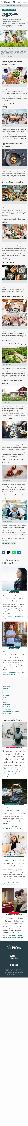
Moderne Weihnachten (17, 937)
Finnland (10, 617)
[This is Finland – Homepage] (5, 2)
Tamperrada (6, 695)
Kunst (20, 883)
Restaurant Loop (7, 709)
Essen (23, 672)
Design (9, 935)
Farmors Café (6, 707)
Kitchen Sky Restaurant (9, 693)
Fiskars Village (6, 704)
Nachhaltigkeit (6, 674)
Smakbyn (5, 688)
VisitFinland (6, 691)
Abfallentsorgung (12, 672)
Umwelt (13, 674)
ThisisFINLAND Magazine (8, 543)
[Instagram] (17, 965)
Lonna (4, 702)
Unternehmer (17, 885)
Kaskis (4, 700)
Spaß (14, 827)
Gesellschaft (16, 617)
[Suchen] (13, 2)
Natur (12, 885)
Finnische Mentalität (13, 883)
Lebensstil (10, 827)
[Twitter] (13, 965)
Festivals (18, 772)
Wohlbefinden (20, 829)
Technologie (5, 776)
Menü (25, 2)
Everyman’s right (7, 686)
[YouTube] (15, 965)
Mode (9, 937)
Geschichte (5, 774)
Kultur (16, 774)
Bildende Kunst (11, 772)
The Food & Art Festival (9, 714)
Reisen (20, 774)
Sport (17, 827)
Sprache (19, 2)
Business (19, 672)
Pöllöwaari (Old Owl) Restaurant (11, 711)
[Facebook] (11, 965)
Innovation (11, 774)
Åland (4, 619)
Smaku (5, 698)
